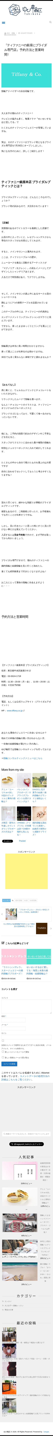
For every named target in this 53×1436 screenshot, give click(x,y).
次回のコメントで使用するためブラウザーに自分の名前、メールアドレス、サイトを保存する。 (26, 1047)
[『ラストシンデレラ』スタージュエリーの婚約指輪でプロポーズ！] (13, 956)
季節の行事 (9, 1310)
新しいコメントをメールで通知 (17, 1052)
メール (4, 1025)
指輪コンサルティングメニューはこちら (23, 758)
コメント (4, 998)
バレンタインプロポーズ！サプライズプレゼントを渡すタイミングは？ (24, 795)
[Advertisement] (26, 871)
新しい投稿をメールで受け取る (17, 1058)
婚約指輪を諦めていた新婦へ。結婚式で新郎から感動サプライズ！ (40, 829)
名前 (3, 1016)
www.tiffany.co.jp (14, 710)
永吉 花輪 (10, 33)
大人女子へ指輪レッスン (14, 1306)
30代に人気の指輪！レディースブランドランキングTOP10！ (45, 1248)
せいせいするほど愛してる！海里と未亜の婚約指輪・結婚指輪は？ (37, 970)
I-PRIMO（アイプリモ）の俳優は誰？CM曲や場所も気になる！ (24, 829)
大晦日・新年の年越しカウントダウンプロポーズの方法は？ (8, 827)
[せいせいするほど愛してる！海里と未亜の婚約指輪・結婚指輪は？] (39, 956)
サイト (4, 1033)
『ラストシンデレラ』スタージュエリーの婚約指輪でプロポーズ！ (12, 970)
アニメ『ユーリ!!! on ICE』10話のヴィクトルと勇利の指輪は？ (8, 795)
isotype (46, 1432)
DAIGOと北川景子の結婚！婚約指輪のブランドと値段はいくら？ (40, 795)
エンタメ (6, 900)
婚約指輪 (18, 900)
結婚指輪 (33, 900)
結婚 (26, 900)
